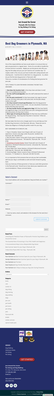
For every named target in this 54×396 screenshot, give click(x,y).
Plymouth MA (9, 314)
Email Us (8, 374)
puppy (7, 317)
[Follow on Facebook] (7, 385)
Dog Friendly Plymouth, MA (23, 265)
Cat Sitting (8, 352)
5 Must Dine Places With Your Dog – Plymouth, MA (20, 250)
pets (6, 311)
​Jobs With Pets (9, 380)
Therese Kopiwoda (21, 394)
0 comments (18, 47)
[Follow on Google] (15, 385)
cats (6, 284)
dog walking (9, 295)
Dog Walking (9, 348)
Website (7, 209)
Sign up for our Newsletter (13, 378)
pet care (7, 300)
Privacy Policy (39, 392)
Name (7, 200)
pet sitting (8, 309)
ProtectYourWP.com (37, 394)
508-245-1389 (12, 372)
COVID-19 (8, 286)
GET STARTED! (27, 32)
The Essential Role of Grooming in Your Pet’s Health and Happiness (25, 241)
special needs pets (10, 323)
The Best (18, 262)
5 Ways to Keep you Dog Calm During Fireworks (30, 267)
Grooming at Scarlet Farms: (15, 143)
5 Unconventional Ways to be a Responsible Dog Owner (21, 244)
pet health (8, 303)
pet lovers (8, 306)
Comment (8, 183)
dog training (9, 292)
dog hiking (8, 289)
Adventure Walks (10, 350)
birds (6, 281)
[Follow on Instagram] (11, 385)
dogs (13, 47)
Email (7, 204)
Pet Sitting (8, 354)
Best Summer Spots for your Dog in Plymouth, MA (20, 247)
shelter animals (10, 320)
